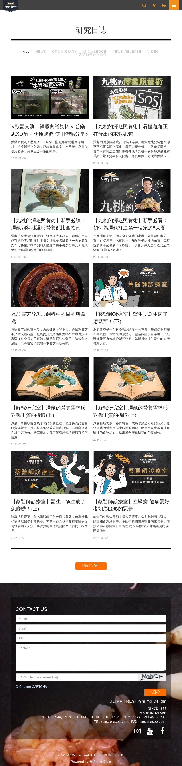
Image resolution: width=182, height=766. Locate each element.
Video (153, 51)
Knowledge (95, 51)
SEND (155, 692)
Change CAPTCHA (32, 686)
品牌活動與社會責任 (91, 54)
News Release (127, 51)
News (41, 51)
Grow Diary (64, 51)
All (26, 51)
